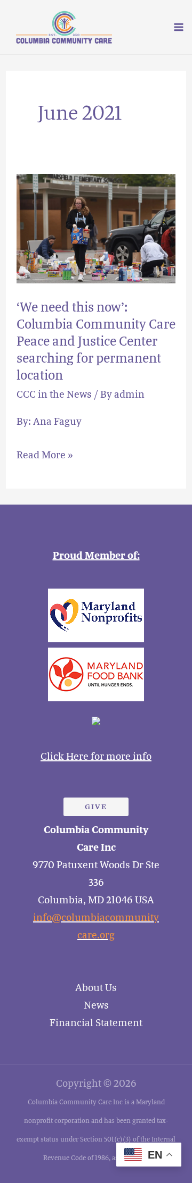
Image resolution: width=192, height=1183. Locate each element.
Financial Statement (96, 1023)
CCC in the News (54, 394)
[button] (96, 807)
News (96, 1005)
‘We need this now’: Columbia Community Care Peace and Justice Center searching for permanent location (96, 341)
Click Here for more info (96, 756)
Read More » (45, 453)
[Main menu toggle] (178, 27)
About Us (96, 988)
